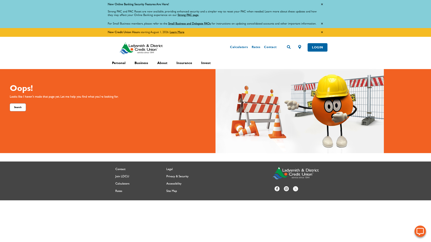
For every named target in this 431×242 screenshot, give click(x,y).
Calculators (239, 47)
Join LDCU (122, 176)
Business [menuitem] (141, 63)
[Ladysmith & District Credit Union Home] (156, 48)
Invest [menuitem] (206, 63)
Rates (256, 47)
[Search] (289, 47)
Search (18, 107)
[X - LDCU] (295, 188)
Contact (270, 47)
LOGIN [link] (317, 47)
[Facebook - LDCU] (277, 188)
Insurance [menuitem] (184, 63)
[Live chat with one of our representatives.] (420, 231)
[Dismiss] (322, 4)
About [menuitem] (162, 63)
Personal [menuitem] (118, 63)
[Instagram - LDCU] (286, 188)
